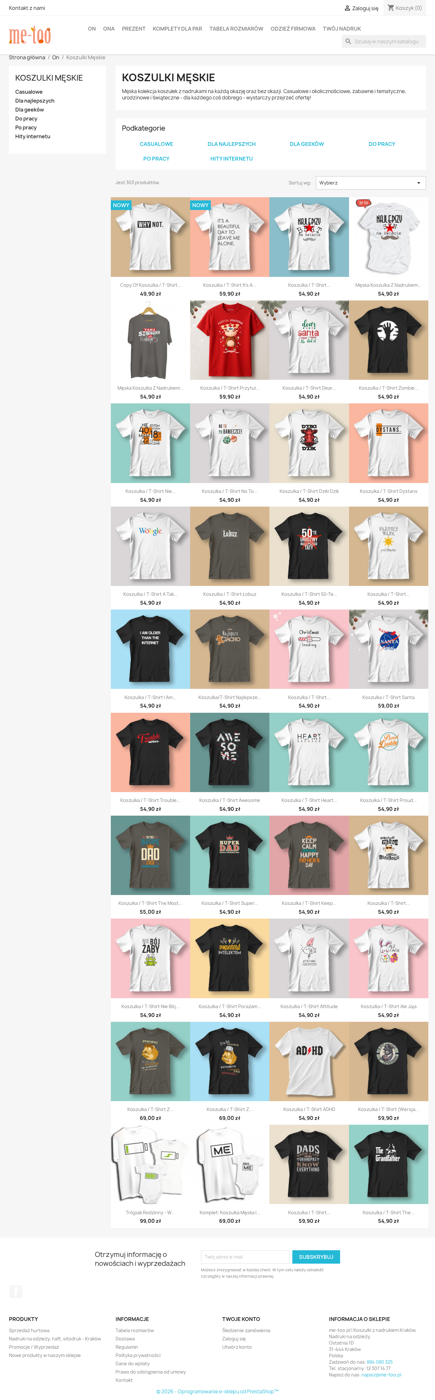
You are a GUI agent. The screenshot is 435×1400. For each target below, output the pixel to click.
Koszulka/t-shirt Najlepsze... (229, 697)
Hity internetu (32, 136)
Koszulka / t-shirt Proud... (388, 800)
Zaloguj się (234, 1339)
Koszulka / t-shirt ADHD (309, 1109)
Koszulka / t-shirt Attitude (309, 1006)
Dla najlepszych (34, 100)
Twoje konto (241, 1319)
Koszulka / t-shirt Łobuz (229, 594)
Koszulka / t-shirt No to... (230, 491)
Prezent (134, 28)
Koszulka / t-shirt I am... (150, 697)
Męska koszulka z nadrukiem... (388, 285)
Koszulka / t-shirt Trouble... (150, 800)
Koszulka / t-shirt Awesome (229, 800)
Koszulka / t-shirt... (309, 285)
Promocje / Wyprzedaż (34, 1347)
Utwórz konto (237, 1347)
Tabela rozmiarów (236, 28)
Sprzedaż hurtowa (29, 1330)
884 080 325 (380, 1362)
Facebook (16, 1291)
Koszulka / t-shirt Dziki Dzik (309, 491)
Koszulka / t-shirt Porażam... (230, 1006)
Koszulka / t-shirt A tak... (150, 594)
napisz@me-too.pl (381, 1375)
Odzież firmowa (293, 28)
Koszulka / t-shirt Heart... (309, 800)
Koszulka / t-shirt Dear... (309, 388)
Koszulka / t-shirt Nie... (150, 491)
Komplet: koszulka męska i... (230, 1212)
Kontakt (124, 1380)
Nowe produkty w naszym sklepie (45, 1355)
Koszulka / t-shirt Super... (230, 903)
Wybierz (371, 183)
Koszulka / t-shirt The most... (150, 903)
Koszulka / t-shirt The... (389, 1212)
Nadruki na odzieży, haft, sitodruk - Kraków (55, 1339)
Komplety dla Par (177, 28)
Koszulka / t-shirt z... (150, 1109)
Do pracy (26, 118)
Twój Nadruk (342, 28)
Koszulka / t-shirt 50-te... (309, 594)
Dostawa (125, 1339)
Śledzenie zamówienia (246, 1330)
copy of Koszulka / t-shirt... (150, 285)
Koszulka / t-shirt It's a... (229, 285)
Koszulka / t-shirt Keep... (309, 903)
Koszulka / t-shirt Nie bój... (150, 1006)
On (92, 28)
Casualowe (29, 92)
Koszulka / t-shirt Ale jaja (389, 1006)
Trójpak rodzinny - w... (150, 1212)
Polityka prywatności (138, 1355)
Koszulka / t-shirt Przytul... (230, 388)
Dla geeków (29, 109)
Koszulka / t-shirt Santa (388, 697)
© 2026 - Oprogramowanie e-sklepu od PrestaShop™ (217, 1391)
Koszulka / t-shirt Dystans (388, 491)
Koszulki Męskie (49, 77)
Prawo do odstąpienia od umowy (151, 1372)
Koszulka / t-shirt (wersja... (388, 1109)
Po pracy (26, 127)
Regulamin (127, 1347)
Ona (109, 28)
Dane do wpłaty (133, 1363)
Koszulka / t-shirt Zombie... (388, 388)
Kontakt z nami (27, 7)
